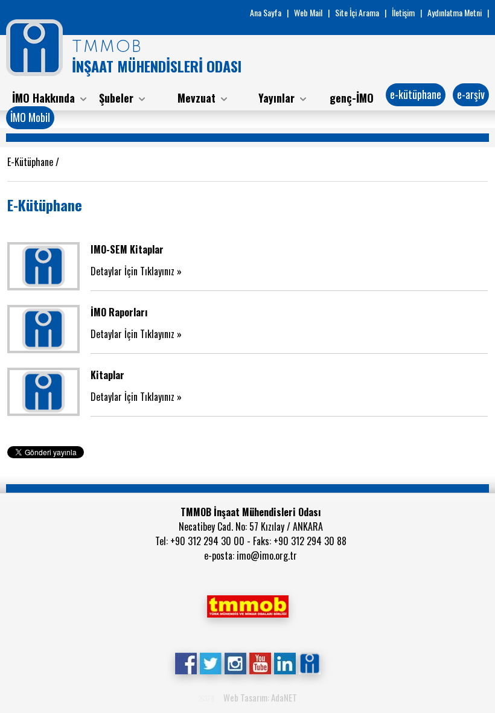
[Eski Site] (309, 662)
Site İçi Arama (357, 12)
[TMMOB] (247, 605)
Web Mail (308, 12)
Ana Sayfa (265, 12)
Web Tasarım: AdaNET (260, 697)
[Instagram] (235, 662)
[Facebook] (185, 662)
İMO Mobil (30, 117)
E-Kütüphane (31, 162)
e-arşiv (471, 94)
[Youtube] (260, 662)
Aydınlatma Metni (454, 12)
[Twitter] (210, 662)
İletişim (403, 12)
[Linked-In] (284, 662)
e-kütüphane (415, 94)
